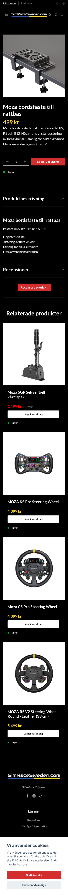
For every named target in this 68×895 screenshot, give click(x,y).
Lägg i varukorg (33, 414)
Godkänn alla (34, 875)
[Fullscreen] (34, 66)
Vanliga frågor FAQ (34, 826)
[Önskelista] (56, 15)
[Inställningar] (57, 3)
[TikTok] (40, 795)
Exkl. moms (27, 3)
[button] (58, 67)
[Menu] (6, 14)
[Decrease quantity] (7, 161)
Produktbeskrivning (24, 198)
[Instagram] (34, 795)
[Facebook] (27, 795)
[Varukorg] (62, 15)
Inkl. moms (9, 3)
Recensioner (16, 269)
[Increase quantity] (25, 161)
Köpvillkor (34, 820)
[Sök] (50, 15)
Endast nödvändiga (34, 885)
